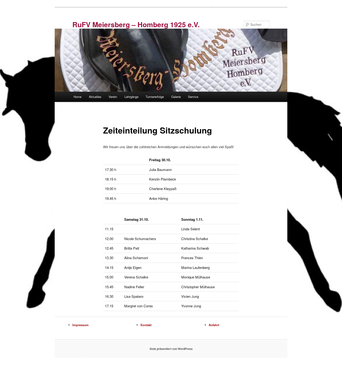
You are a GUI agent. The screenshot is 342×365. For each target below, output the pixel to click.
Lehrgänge (131, 96)
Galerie (176, 96)
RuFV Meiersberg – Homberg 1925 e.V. (136, 24)
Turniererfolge (155, 96)
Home (77, 96)
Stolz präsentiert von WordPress (171, 349)
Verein (113, 96)
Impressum (80, 325)
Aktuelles (95, 96)
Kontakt (146, 325)
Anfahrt (214, 325)
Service (193, 96)
